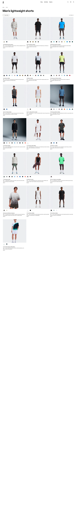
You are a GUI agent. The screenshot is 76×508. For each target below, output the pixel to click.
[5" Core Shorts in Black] (4, 143)
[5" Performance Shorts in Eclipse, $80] (61, 28)
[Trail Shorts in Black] (28, 75)
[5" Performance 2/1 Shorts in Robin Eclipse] (70, 75)
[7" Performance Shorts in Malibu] (70, 109)
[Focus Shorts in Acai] (7, 75)
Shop (7, 7)
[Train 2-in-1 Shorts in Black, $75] (14, 96)
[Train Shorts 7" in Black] (51, 143)
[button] (42, 2)
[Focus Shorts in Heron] (15, 75)
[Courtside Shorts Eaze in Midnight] (7, 42)
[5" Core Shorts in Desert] (9, 143)
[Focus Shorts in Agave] (9, 75)
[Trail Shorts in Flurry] (33, 75)
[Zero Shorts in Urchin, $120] (38, 163)
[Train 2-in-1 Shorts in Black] (4, 109)
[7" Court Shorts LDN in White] (28, 143)
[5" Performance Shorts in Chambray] (59, 42)
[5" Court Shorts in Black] (51, 210)
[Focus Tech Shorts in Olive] (36, 42)
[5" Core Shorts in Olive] (23, 143)
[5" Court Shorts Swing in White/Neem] (4, 244)
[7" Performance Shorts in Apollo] (54, 109)
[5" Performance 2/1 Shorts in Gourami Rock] (64, 75)
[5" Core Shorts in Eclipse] (12, 143)
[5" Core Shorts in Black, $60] (14, 129)
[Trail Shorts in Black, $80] (38, 62)
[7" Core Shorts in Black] (9, 177)
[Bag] (70, 2)
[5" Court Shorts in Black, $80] (61, 197)
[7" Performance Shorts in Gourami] (67, 109)
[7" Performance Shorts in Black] (51, 109)
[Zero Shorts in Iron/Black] (30, 177)
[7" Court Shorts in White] (28, 210)
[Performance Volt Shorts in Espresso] (4, 210)
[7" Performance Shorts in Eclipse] (62, 109)
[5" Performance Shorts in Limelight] (64, 42)
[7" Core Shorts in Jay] (20, 177)
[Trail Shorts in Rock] (43, 75)
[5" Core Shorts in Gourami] (15, 143)
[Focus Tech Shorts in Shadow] (38, 42)
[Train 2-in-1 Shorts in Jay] (7, 109)
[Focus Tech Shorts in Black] (28, 42)
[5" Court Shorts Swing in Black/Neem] (7, 244)
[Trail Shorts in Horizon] (38, 75)
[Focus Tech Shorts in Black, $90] (38, 28)
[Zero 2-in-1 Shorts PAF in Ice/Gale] (28, 109)
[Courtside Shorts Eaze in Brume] (4, 42)
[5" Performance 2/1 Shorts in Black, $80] (61, 62)
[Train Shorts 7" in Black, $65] (61, 129)
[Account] (73, 2)
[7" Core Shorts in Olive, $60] (14, 163)
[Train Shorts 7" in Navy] (57, 143)
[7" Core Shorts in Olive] (4, 177)
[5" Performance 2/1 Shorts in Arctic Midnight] (54, 75)
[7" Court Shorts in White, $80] (38, 197)
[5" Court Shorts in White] (57, 210)
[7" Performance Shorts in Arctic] (57, 109)
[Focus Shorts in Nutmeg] (23, 75)
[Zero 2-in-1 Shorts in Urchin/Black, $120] (61, 163)
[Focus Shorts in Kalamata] (20, 75)
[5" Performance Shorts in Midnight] (70, 42)
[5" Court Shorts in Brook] (54, 210)
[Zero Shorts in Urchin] (28, 177)
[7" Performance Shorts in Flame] (64, 109)
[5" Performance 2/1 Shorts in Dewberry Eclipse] (59, 75)
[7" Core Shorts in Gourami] (15, 177)
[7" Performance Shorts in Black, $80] (61, 96)
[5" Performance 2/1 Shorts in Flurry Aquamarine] (62, 75)
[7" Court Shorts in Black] (30, 210)
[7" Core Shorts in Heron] (17, 177)
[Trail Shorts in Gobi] (36, 75)
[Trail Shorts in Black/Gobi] (30, 75)
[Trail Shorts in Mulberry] (41, 75)
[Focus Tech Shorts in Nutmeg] (33, 42)
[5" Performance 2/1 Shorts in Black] (51, 75)
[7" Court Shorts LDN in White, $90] (38, 129)
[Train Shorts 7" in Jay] (54, 143)
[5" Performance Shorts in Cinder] (62, 42)
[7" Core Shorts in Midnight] (23, 177)
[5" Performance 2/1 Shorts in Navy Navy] (67, 75)
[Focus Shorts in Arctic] (12, 75)
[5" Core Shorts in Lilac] (17, 143)
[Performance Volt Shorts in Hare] (7, 210)
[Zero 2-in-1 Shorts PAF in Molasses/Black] (30, 109)
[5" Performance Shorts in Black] (57, 42)
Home (3, 7)
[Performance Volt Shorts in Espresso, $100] (14, 197)
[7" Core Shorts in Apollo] (7, 177)
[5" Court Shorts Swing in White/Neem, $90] (14, 231)
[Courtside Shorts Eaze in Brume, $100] (14, 28)
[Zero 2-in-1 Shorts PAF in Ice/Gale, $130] (38, 96)
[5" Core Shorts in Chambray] (7, 143)
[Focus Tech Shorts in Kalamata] (30, 42)
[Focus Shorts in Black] (4, 75)
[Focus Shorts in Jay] (17, 75)
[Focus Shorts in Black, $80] (14, 62)
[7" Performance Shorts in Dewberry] (59, 109)
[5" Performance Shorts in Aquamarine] (54, 42)
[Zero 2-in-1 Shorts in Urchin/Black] (51, 177)
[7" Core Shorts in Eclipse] (12, 177)
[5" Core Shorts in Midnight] (20, 143)
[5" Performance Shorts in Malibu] (67, 42)
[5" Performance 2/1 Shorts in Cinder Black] (57, 75)
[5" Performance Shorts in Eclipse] (51, 42)
